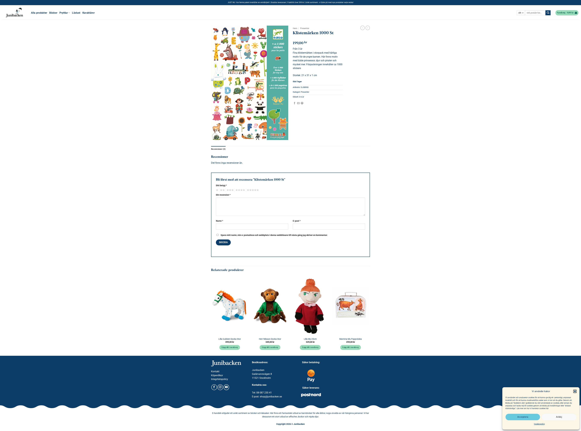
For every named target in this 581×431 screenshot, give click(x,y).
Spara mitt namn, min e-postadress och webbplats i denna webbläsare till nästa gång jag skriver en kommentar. (274, 235)
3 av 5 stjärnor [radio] (230, 190)
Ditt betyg (221, 185)
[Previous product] (368, 28)
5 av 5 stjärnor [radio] (252, 190)
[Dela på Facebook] (294, 103)
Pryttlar (63, 12)
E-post (296, 221)
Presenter (304, 28)
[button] (574, 391)
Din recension (223, 195)
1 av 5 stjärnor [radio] (216, 190)
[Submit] (548, 12)
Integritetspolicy (219, 379)
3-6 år (301, 97)
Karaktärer (88, 12)
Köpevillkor (217, 375)
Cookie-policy (539, 424)
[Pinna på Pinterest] (302, 103)
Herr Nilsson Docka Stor (270, 339)
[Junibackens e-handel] (14, 12)
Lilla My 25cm (310, 339)
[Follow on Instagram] (220, 387)
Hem (295, 28)
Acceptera (522, 417)
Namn (219, 221)
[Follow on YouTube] (226, 387)
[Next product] (362, 28)
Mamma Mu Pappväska (350, 339)
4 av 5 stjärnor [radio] (240, 190)
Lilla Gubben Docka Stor (229, 339)
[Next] (369, 315)
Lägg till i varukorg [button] (230, 347)
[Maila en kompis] (298, 103)
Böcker (53, 12)
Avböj (559, 417)
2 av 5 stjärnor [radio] (222, 190)
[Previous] (211, 315)
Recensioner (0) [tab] (218, 149)
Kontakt (215, 371)
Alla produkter (39, 12)
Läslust (76, 12)
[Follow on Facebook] (214, 387)
